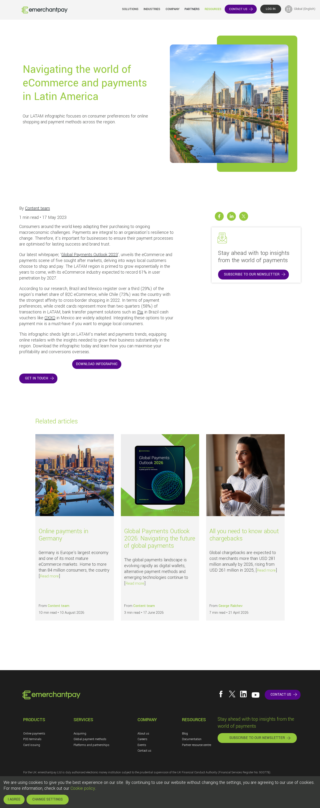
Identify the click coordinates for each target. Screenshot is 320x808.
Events (142, 745)
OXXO (50, 318)
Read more (49, 576)
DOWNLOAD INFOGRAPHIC (97, 364)
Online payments (34, 733)
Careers (142, 739)
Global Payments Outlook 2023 (89, 255)
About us (143, 733)
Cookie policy (83, 788)
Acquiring (80, 733)
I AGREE (14, 799)
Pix (140, 312)
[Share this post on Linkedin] (231, 216)
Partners (192, 9)
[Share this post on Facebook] (219, 216)
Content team (37, 208)
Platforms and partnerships (91, 745)
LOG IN (270, 9)
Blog (185, 733)
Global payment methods (90, 739)
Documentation (191, 739)
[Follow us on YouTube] (255, 695)
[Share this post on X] (243, 216)
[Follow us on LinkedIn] (243, 694)
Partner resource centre (196, 745)
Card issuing (31, 745)
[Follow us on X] (232, 694)
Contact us (144, 751)
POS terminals (32, 739)
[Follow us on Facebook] (221, 694)
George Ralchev (230, 605)
